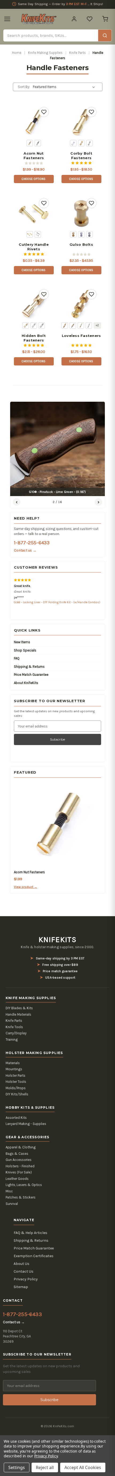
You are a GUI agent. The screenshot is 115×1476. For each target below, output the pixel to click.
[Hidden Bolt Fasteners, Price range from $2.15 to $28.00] (34, 304)
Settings (16, 1467)
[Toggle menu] (7, 19)
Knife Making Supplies (45, 53)
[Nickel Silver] (37, 234)
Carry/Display (16, 1033)
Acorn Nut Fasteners (34, 155)
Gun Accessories (19, 1160)
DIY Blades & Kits (19, 1008)
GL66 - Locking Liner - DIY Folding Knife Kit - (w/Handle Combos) (57, 602)
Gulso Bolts (81, 244)
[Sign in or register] (74, 18)
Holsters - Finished (20, 1166)
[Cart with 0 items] (105, 18)
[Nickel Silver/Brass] (81, 325)
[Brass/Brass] (65, 325)
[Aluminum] (73, 143)
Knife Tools (14, 1027)
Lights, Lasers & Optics (24, 1185)
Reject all (45, 1467)
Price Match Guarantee (31, 675)
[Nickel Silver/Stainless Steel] (89, 325)
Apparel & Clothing (21, 1147)
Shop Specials (25, 650)
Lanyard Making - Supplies (26, 1124)
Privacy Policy (26, 1279)
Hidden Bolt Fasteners (34, 337)
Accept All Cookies (82, 1467)
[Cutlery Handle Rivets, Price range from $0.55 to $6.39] (34, 213)
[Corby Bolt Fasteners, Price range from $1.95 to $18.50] (81, 122)
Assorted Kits (16, 1118)
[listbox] (65, 87)
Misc (9, 1191)
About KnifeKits (26, 683)
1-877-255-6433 (31, 543)
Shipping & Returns (29, 667)
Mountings (14, 1069)
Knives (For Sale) (19, 1172)
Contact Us (23, 1271)
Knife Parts (77, 53)
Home (16, 53)
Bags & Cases (17, 1154)
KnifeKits (57, 939)
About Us (21, 1263)
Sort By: (24, 87)
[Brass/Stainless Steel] (73, 325)
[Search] (105, 35)
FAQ (17, 658)
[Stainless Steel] (37, 143)
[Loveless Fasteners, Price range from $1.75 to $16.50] (81, 304)
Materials (13, 1063)
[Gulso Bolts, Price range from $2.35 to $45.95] (81, 213)
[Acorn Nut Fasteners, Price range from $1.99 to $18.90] (34, 122)
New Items (22, 642)
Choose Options (34, 179)
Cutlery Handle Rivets (34, 246)
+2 (97, 325)
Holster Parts (15, 1075)
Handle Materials (18, 1014)
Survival (12, 1204)
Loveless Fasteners (81, 335)
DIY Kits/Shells (17, 1094)
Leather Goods (17, 1179)
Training (12, 1039)
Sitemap (21, 1287)
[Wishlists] (89, 18)
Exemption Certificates (33, 1256)
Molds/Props (16, 1088)
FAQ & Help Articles (30, 1232)
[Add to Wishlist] (44, 112)
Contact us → (25, 550)
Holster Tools (16, 1082)
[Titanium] (89, 234)
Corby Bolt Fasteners (81, 155)
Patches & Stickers (21, 1197)
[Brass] (29, 143)
